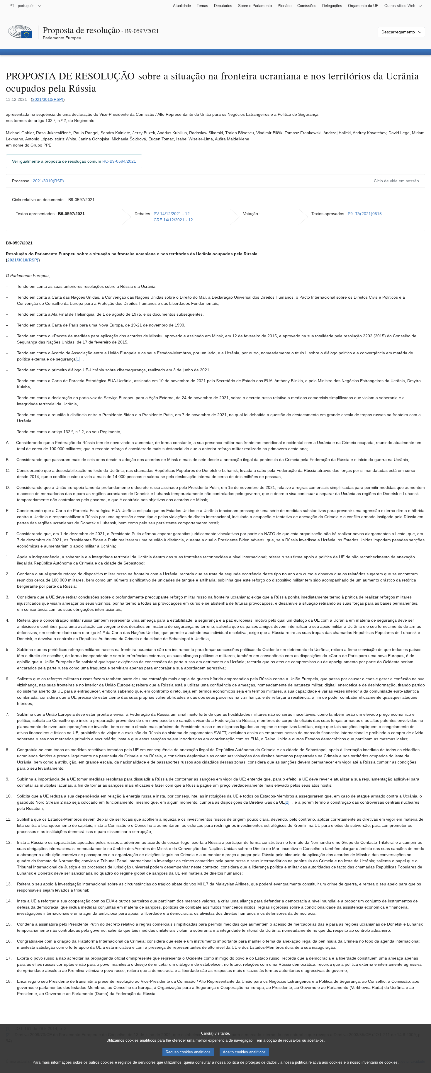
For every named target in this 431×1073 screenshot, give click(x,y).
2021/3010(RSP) (47, 99)
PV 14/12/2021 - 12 (172, 213)
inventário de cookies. (380, 1062)
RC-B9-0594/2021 (119, 161)
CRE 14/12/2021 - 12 (173, 219)
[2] (287, 802)
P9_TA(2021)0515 (365, 213)
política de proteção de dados (252, 1062)
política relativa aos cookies (318, 1062)
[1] (78, 359)
